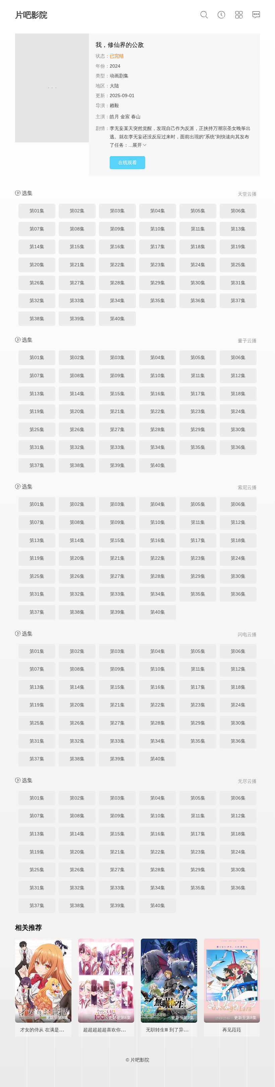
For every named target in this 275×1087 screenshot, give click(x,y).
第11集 (198, 228)
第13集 (238, 228)
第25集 (238, 264)
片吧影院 (31, 14)
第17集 (157, 246)
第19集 (238, 246)
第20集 (37, 264)
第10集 (157, 228)
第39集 (77, 318)
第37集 (238, 300)
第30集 (197, 282)
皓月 (114, 116)
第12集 (238, 375)
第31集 (238, 282)
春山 (136, 116)
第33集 (77, 300)
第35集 (157, 300)
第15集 (77, 246)
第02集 (77, 210)
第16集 (117, 246)
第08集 (77, 228)
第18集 (197, 246)
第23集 (157, 264)
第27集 (77, 282)
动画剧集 (119, 75)
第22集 (117, 264)
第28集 (117, 282)
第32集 (37, 300)
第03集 (117, 210)
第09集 (117, 228)
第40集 (117, 318)
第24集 (197, 264)
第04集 (157, 210)
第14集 (37, 246)
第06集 (238, 210)
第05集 (197, 210)
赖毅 (114, 105)
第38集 (37, 318)
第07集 (37, 228)
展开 (137, 145)
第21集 (77, 264)
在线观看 (127, 162)
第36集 (197, 300)
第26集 (37, 282)
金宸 (125, 116)
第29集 (157, 282)
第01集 (37, 210)
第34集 (117, 300)
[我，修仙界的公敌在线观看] (52, 88)
